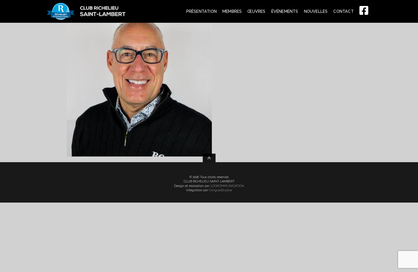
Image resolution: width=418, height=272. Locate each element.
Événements (284, 11)
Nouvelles (316, 11)
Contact (343, 11)
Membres (232, 11)
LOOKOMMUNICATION (227, 186)
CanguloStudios (220, 190)
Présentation (201, 11)
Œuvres (256, 11)
